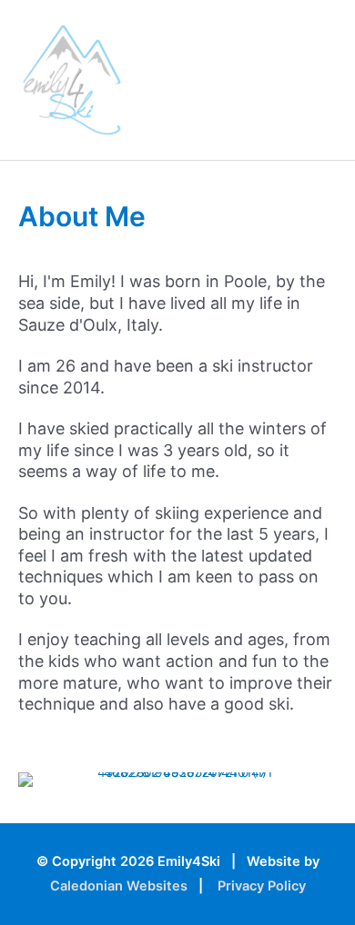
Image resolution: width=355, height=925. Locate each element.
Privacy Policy (262, 886)
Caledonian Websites (119, 886)
